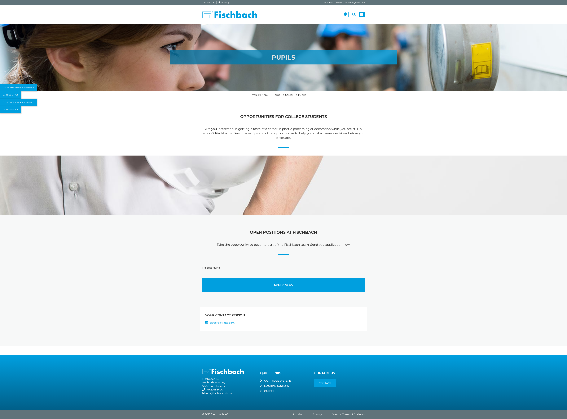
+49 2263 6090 (214, 389)
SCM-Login (226, 2)
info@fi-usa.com (357, 2)
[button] (18, 87)
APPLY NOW (283, 285)
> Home (275, 94)
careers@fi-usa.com (222, 322)
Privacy (317, 414)
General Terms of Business (348, 414)
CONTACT (325, 383)
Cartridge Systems (277, 380)
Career (289, 94)
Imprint (298, 414)
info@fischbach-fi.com (219, 393)
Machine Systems (276, 386)
